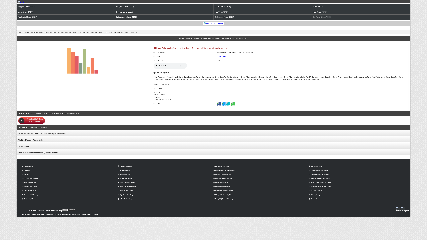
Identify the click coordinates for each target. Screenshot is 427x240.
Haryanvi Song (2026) (125, 7)
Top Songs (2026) (320, 12)
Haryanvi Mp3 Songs (126, 191)
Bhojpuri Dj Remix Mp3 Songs (224, 195)
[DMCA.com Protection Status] (69, 210)
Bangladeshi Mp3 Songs (127, 182)
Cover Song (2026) (25, 12)
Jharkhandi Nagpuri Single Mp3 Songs (63, 32)
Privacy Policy (315, 195)
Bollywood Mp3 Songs (31, 178)
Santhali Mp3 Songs (126, 166)
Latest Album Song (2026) (126, 17)
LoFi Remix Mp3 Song (222, 166)
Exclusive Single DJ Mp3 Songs (321, 186)
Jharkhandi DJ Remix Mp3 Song (321, 182)
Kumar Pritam (221, 56)
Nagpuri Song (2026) (26, 7)
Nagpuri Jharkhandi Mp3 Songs (36, 32)
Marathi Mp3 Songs (126, 178)
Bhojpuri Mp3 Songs (30, 186)
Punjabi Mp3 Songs (30, 191)
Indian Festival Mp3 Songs (128, 186)
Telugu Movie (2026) (223, 7)
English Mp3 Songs (30, 199)
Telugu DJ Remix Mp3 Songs (320, 174)
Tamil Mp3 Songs (125, 170)
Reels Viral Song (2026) (27, 17)
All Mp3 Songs (28, 166)
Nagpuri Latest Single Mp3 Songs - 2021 (93, 32)
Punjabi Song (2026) (124, 12)
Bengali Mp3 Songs (30, 182)
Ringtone (27, 174)
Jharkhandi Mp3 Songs (31, 195)
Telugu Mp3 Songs (125, 174)
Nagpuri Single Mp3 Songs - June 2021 (124, 32)
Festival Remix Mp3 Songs (319, 170)
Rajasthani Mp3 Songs (127, 195)
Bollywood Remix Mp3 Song (224, 178)
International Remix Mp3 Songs (225, 170)
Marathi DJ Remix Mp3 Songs (320, 178)
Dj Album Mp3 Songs (221, 182)
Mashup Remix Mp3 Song (223, 174)
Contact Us (314, 199)
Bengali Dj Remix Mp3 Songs (224, 199)
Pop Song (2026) (221, 12)
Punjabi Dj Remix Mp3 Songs (224, 191)
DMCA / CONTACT (316, 191)
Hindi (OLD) (318, 7)
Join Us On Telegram (214, 24)
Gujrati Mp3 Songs (316, 166)
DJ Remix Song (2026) (322, 17)
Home (20, 32)
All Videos (27, 170)
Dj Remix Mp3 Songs (126, 199)
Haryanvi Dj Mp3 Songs (222, 186)
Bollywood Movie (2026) (224, 17)
